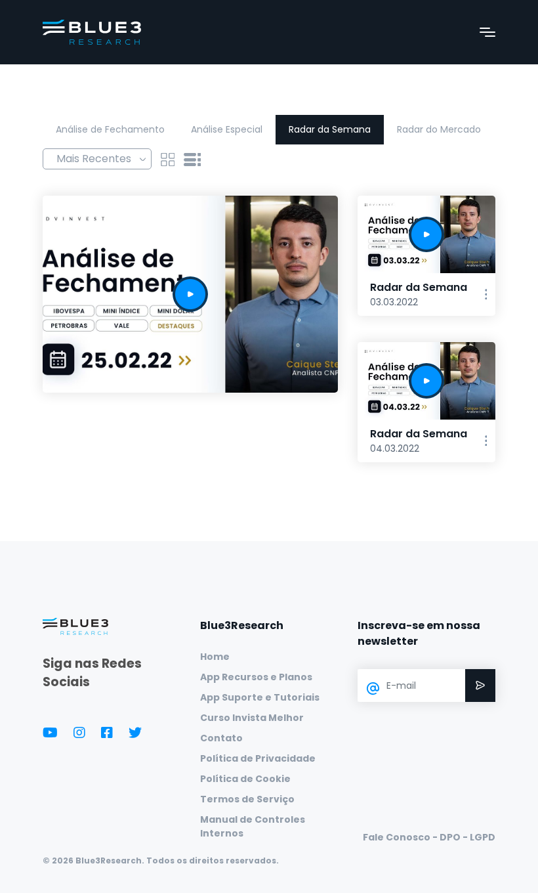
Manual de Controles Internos (252, 826)
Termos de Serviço (247, 799)
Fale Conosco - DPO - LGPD (429, 837)
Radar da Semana (330, 129)
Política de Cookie (245, 778)
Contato (221, 738)
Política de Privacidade (258, 758)
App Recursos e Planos (256, 677)
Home (215, 656)
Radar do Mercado (439, 129)
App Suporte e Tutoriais (260, 697)
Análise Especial (226, 129)
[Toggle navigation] (487, 32)
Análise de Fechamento (110, 129)
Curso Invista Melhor (252, 717)
